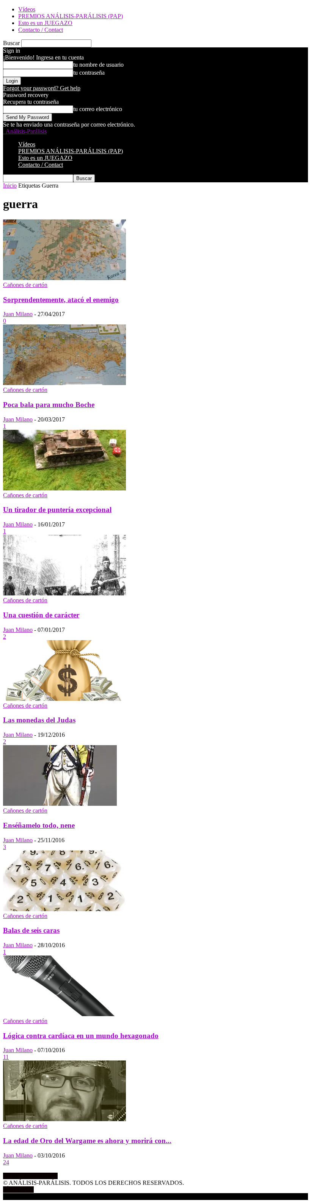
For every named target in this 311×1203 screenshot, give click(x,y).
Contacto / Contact (40, 30)
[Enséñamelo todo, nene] (60, 803)
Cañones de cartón (25, 285)
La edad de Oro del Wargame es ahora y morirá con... (87, 1141)
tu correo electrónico (97, 109)
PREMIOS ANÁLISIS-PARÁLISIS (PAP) (70, 16)
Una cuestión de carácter (41, 615)
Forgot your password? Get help (41, 88)
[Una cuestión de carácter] (64, 593)
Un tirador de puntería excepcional (57, 510)
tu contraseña (89, 72)
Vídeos (26, 9)
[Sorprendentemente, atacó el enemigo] (64, 278)
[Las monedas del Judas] (64, 698)
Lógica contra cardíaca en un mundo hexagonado (81, 1036)
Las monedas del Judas (39, 720)
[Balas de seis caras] (64, 909)
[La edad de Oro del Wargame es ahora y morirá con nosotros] (64, 1119)
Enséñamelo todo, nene (39, 825)
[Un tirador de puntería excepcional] (64, 488)
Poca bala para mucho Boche (48, 405)
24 (6, 1162)
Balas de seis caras (31, 930)
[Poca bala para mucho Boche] (64, 383)
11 (6, 1057)
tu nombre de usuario (98, 64)
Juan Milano (18, 314)
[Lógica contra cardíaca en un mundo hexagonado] (64, 1014)
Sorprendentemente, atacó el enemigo (61, 300)
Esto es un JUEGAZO (45, 23)
